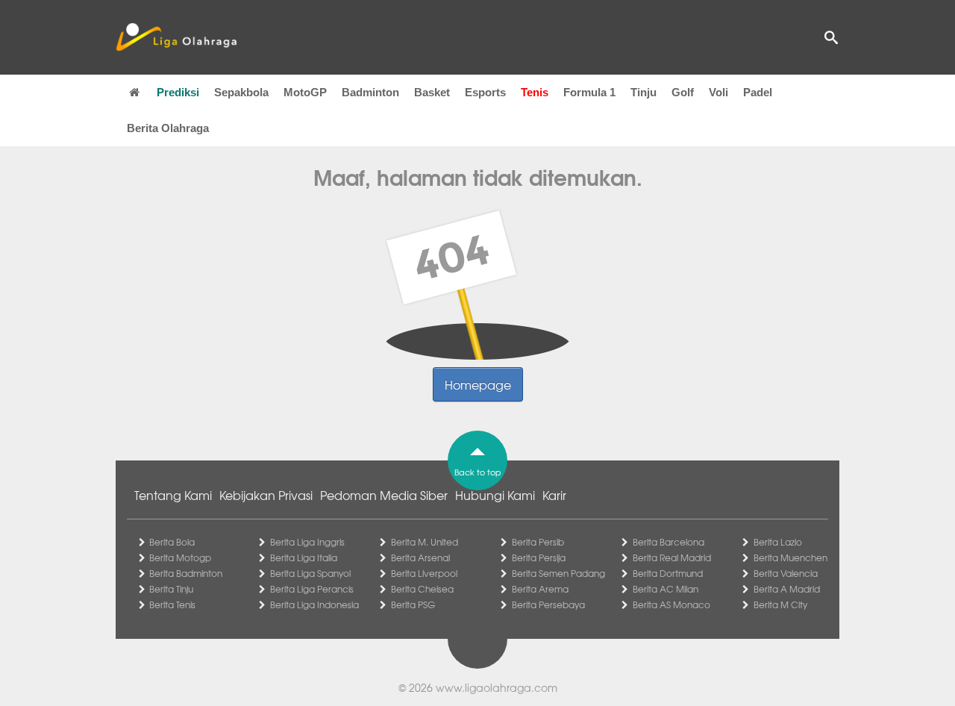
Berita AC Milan (665, 589)
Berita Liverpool (424, 573)
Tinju (643, 92)
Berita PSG (413, 604)
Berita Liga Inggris (307, 542)
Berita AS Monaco (671, 604)
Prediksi (178, 92)
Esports (485, 92)
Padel (757, 92)
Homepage (478, 384)
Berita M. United (424, 542)
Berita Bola (172, 542)
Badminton (370, 92)
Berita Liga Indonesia (314, 604)
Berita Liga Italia (303, 557)
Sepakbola (241, 92)
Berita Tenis (172, 604)
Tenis (534, 92)
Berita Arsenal (420, 557)
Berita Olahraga (168, 128)
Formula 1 (589, 92)
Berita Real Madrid (672, 557)
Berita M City (780, 604)
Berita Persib (538, 542)
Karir (554, 495)
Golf (682, 92)
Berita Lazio (778, 542)
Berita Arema (540, 589)
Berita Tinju (171, 589)
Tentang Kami (173, 495)
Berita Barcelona (668, 542)
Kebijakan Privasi (266, 495)
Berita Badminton (185, 573)
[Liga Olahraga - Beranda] (176, 37)
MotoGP (305, 92)
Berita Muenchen (790, 557)
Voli (718, 92)
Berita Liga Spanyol (310, 573)
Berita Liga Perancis (312, 589)
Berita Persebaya (548, 604)
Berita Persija (539, 557)
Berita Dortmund (668, 573)
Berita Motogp (180, 557)
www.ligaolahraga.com (496, 687)
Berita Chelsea (422, 589)
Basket (432, 92)
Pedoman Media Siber (384, 495)
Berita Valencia (786, 573)
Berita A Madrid (787, 589)
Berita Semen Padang (558, 573)
